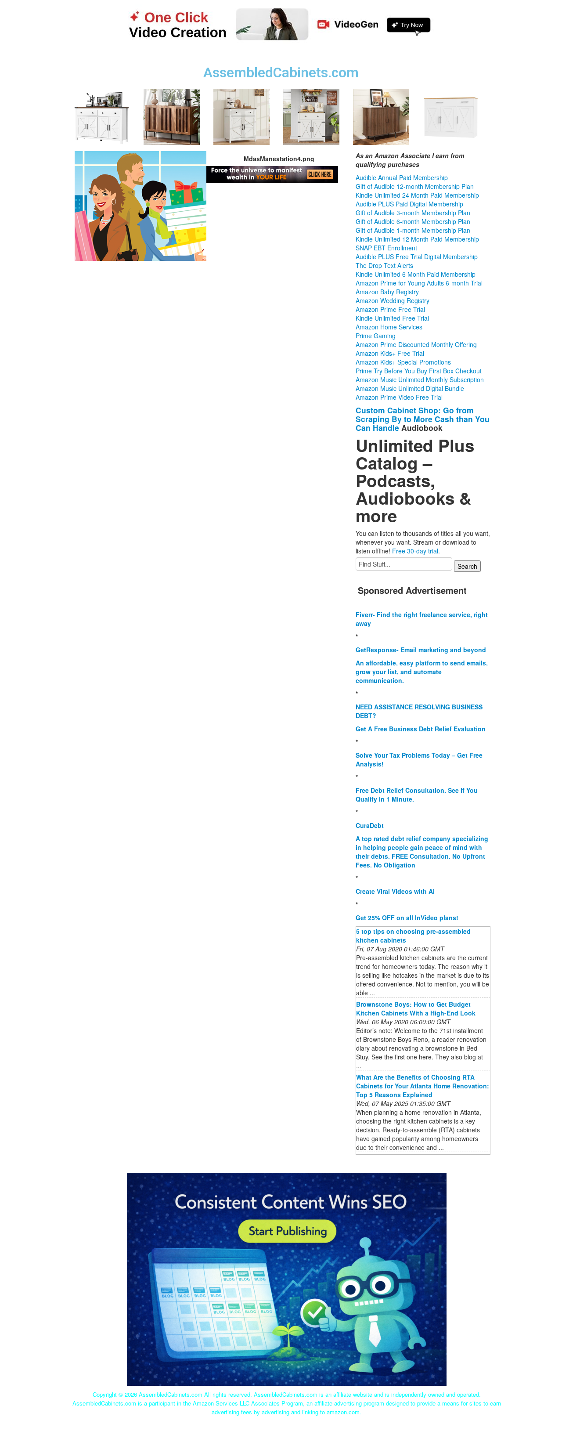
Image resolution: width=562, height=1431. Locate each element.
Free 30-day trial (415, 550)
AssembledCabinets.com (281, 73)
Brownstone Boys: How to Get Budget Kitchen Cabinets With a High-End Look (416, 1008)
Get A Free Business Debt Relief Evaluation (421, 728)
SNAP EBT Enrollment (386, 247)
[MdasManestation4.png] (140, 204)
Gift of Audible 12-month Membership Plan (415, 186)
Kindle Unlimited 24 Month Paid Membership (417, 195)
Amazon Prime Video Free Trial (399, 397)
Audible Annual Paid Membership (402, 177)
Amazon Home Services (389, 326)
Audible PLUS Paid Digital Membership (409, 203)
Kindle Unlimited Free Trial (392, 318)
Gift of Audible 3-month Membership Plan (413, 212)
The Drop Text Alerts (384, 265)
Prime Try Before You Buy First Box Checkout (419, 370)
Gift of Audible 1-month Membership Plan (413, 230)
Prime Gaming (376, 335)
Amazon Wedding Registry (392, 300)
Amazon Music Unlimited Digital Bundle (410, 388)
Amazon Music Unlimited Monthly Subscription (420, 379)
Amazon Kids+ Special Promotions (403, 362)
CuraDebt (370, 825)
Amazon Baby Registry (387, 291)
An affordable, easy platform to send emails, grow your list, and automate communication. (422, 671)
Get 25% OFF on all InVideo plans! (407, 917)
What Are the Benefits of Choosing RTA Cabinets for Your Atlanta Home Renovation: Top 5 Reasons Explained (422, 1086)
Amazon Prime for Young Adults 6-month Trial (419, 282)
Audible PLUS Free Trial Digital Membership (417, 256)
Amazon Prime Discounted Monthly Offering (416, 344)
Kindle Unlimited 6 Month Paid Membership (416, 274)
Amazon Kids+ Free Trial (390, 353)
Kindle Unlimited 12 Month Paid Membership (417, 239)
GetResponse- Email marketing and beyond (421, 649)
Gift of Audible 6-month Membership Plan (413, 221)
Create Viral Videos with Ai (395, 891)
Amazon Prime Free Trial (390, 309)
